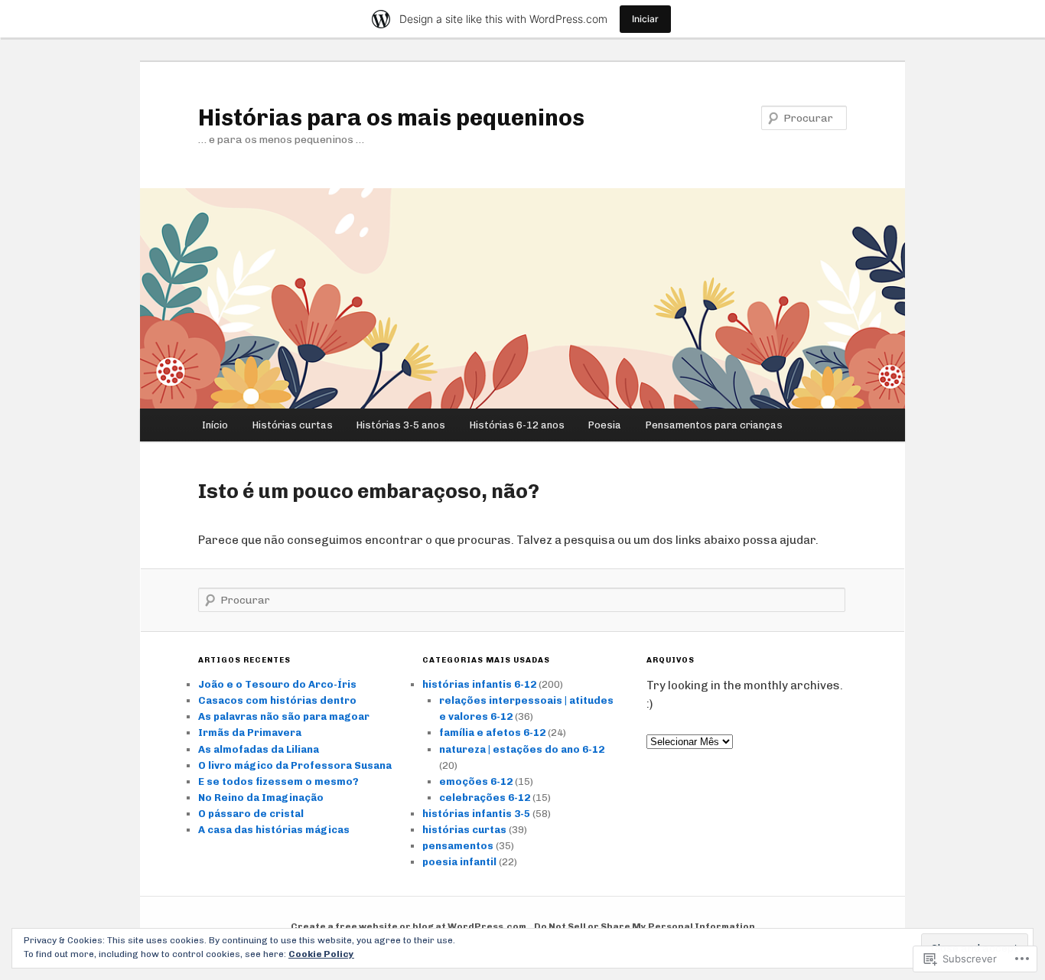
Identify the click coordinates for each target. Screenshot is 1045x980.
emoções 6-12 (476, 781)
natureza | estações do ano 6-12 (521, 749)
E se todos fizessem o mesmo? (278, 781)
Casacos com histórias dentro (277, 700)
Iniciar (645, 18)
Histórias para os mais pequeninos (391, 118)
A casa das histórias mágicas (274, 829)
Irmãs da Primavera (249, 732)
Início (215, 425)
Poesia (604, 425)
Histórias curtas (292, 425)
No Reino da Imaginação (261, 797)
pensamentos (457, 845)
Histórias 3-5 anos (400, 425)
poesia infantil (459, 862)
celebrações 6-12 (484, 797)
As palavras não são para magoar (283, 716)
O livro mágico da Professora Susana (295, 765)
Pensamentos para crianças (714, 425)
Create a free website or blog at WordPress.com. (410, 926)
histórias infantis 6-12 (479, 684)
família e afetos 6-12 (492, 732)
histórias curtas (464, 829)
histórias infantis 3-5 (476, 813)
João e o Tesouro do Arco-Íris (277, 684)
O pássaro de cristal (251, 813)
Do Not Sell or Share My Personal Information (644, 926)
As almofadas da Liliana (258, 749)
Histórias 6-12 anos (517, 425)
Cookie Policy (321, 954)
